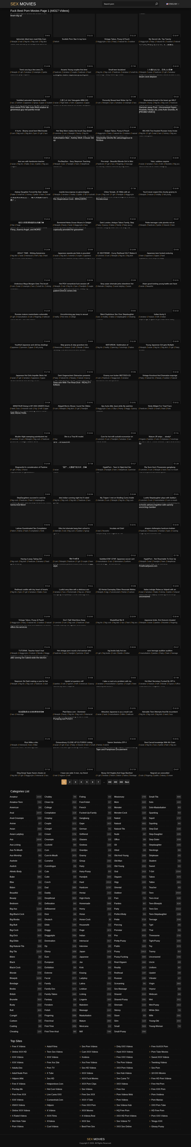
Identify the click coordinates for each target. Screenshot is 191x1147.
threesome (58, 347)
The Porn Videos (124, 1062)
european (60, 962)
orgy (107, 592)
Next (127, 782)
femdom (60, 1005)
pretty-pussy (130, 941)
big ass (174, 133)
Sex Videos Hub (124, 1105)
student (49, 103)
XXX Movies (87, 1110)
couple (74, 72)
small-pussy (130, 1031)
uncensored (115, 592)
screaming (130, 983)
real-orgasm (130, 962)
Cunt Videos (52, 1126)
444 (121, 782)
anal (154, 133)
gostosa (95, 845)
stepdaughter (122, 317)
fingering (120, 164)
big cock (35, 42)
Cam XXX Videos (90, 1052)
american (83, 684)
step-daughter (165, 834)
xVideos (51, 1121)
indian (163, 317)
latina (20, 531)
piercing (115, 347)
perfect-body (130, 914)
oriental (72, 256)
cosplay (60, 818)
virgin (165, 983)
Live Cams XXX (54, 1094)
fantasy (60, 999)
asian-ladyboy (25, 834)
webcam (82, 72)
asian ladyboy (119, 286)
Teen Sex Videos (55, 1052)
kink (169, 408)
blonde (79, 347)
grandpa (95, 850)
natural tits (123, 42)
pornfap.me (17, 1089)
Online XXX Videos (21, 1110)
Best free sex (88, 1126)
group (36, 103)
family (119, 225)
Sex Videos (87, 1089)
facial (60, 978)
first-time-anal (60, 1031)
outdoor (132, 42)
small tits (134, 72)
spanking (165, 813)
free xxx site (53, 1062)
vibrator (165, 978)
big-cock (25, 930)
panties (150, 439)
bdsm (14, 531)
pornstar (24, 347)
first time (64, 317)
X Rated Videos (19, 1116)
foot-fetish (95, 802)
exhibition (60, 967)
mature (150, 194)
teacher (165, 887)
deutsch (60, 919)
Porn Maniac (157, 1100)
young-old (165, 1021)
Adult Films (52, 1046)
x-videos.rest (88, 1116)
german (95, 829)
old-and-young (130, 855)
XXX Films (52, 1116)
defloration (60, 903)
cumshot (58, 133)
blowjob (14, 42)
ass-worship (25, 855)
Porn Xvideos (157, 1094)
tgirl (165, 925)
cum (99, 103)
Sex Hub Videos (124, 1073)
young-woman (165, 1026)
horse (25, 470)
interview (95, 946)
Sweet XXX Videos (160, 1057)
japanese (28, 103)
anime (106, 745)
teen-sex (165, 909)
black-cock (25, 967)
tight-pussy (165, 941)
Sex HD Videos (89, 1068)
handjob (70, 164)
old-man (130, 861)
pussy (105, 225)
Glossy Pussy (157, 1126)
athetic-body (25, 871)
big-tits (25, 951)
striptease (165, 439)
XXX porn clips (89, 1084)
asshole (25, 861)
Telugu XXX (156, 1121)
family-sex (60, 989)
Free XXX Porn (89, 1105)
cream (170, 775)
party (130, 909)
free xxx (121, 1089)
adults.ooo (17, 1068)
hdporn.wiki (18, 1078)
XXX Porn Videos (125, 1068)
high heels (65, 103)
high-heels (95, 898)
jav (95, 962)
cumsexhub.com (55, 1100)
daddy (60, 893)
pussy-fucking (130, 957)
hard (89, 72)
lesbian (162, 531)
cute (114, 653)
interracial (29, 256)
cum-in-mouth (60, 855)
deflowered (60, 909)
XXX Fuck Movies (90, 1078)
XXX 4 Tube (87, 1100)
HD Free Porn (157, 1110)
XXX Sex (86, 1121)
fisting (95, 797)
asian (150, 72)
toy (36, 408)
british (57, 42)
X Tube (50, 1073)
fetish (151, 408)
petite (45, 72)
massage (129, 164)
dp (41, 256)
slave (130, 1015)
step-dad (165, 829)
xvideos (85, 1057)
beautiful (150, 286)
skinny (166, 133)
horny (121, 408)
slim (72, 103)
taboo (112, 225)
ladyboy (109, 286)
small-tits (165, 797)
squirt (165, 818)
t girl (21, 72)
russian (130, 978)
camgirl (25, 1015)
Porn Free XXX (19, 1094)
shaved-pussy (130, 999)
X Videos (51, 1110)
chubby (158, 194)
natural (177, 42)
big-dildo (25, 941)
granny (95, 855)
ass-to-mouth (25, 850)
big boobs (106, 653)
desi (60, 914)
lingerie (143, 439)
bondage (133, 775)
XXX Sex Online (124, 1126)
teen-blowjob (165, 903)
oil (130, 845)
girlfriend (95, 834)
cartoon (131, 592)
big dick (44, 42)
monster (130, 807)
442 (109, 782)
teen (77, 164)
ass (109, 42)
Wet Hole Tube (19, 1121)
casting (175, 531)
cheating (132, 317)
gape (46, 408)
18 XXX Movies (158, 1073)
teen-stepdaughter (165, 914)
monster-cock (130, 813)
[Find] (156, 4)
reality (73, 194)
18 (85, 194)
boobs (120, 653)
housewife (95, 925)
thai (13, 225)
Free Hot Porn (157, 1084)
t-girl (165, 871)
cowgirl (60, 829)
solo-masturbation (165, 807)
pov (112, 103)
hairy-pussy (95, 871)
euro (60, 957)
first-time (60, 1026)
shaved (166, 225)
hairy (115, 42)
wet (165, 999)
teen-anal (165, 898)
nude (130, 834)
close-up (60, 802)
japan (42, 103)
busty (150, 103)
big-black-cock (25, 914)
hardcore (58, 72)
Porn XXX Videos (159, 1116)
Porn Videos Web (125, 1094)
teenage (175, 653)
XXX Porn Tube (158, 1105)
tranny (165, 951)
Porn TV (51, 1068)
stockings (123, 347)
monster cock (27, 408)
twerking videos (159, 1062)
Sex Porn (155, 1068)
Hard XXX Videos (125, 1052)
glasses (95, 839)
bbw (35, 745)
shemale (100, 286)
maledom (95, 1005)
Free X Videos (18, 1046)
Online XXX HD (19, 1052)
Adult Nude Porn (19, 1073)
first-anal (60, 1021)
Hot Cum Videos (54, 1089)
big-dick (25, 935)
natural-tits (130, 829)
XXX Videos (17, 1057)
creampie (37, 72)
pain (168, 531)
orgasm (62, 775)
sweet (165, 866)
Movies (23, 4)
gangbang (95, 818)
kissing (95, 973)
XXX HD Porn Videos (126, 1116)
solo (30, 317)
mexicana (95, 1026)
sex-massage (130, 989)
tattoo (132, 347)
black (25, 962)
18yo (115, 408)
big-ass (25, 909)
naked (130, 818)
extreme (60, 973)
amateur (28, 72)
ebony (163, 775)
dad (60, 887)
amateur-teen (25, 802)
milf (36, 256)
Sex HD (50, 1078)
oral (21, 42)
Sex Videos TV (123, 1121)
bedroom (25, 903)
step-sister (165, 839)
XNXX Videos (18, 1105)
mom (130, 802)
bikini (25, 957)
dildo (123, 714)
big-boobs (25, 919)
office (178, 684)
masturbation (22, 317)
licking (95, 994)
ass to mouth (173, 470)
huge (18, 225)
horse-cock (95, 919)
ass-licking (25, 845)
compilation (34, 531)
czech (60, 882)
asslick (25, 866)
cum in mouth (172, 500)
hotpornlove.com (55, 1084)
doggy (128, 408)
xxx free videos (89, 1062)
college (73, 317)
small (48, 194)
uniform (19, 103)
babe (27, 164)
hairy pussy (128, 225)
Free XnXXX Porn (159, 1046)
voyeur (171, 684)
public (80, 194)
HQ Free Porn (123, 1110)
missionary (130, 797)
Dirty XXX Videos (125, 1046)
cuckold (92, 194)
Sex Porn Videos (89, 1046)
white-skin (165, 1010)
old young (167, 194)
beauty (73, 378)
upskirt (70, 684)
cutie (60, 877)
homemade (72, 592)
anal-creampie (25, 818)
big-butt (25, 925)
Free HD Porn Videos (161, 1078)
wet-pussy (165, 1005)
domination (119, 561)
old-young (130, 866)
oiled (130, 850)
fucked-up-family (95, 813)
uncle (165, 962)
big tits (27, 42)
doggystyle (101, 42)
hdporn (50, 1105)
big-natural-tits (25, 946)
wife (165, 1015)
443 (115, 782)
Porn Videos (18, 1126)
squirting (165, 823)
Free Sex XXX (88, 1094)
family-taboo (60, 994)
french (95, 807)
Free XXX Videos (125, 1057)
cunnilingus (60, 866)
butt (88, 623)
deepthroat (85, 164)
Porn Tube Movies (159, 1052)
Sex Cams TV (123, 1078)
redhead (130, 973)
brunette (169, 164)
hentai (124, 592)
